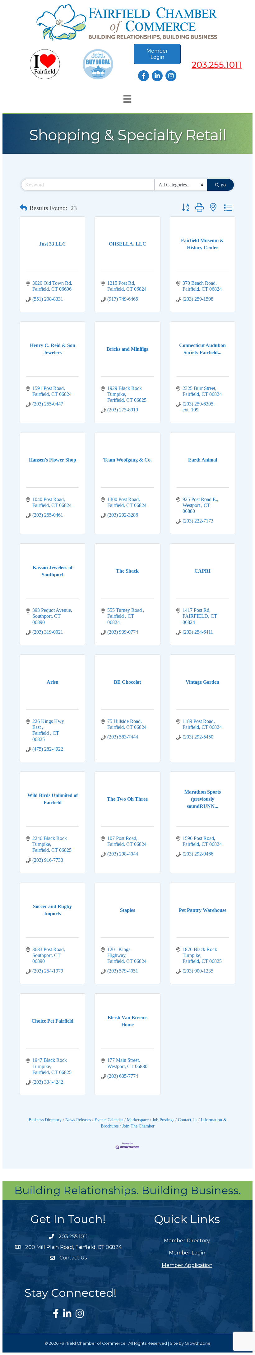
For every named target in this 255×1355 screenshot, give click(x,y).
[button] (23, 207)
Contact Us (187, 1120)
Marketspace (138, 1120)
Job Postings (163, 1120)
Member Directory (187, 1241)
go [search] (223, 184)
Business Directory (45, 1120)
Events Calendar (109, 1120)
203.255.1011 (217, 64)
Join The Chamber (138, 1126)
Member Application (187, 1265)
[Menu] (127, 99)
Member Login (187, 1253)
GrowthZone (198, 1343)
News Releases (78, 1120)
